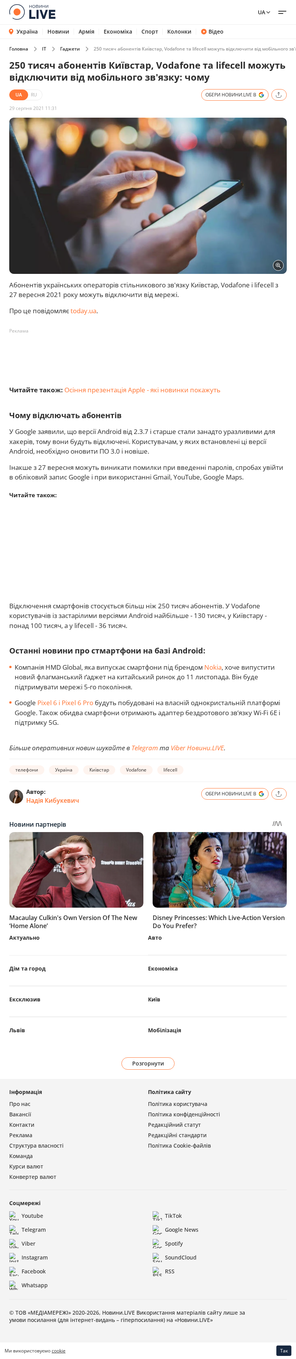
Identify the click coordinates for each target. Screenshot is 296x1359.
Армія (86, 32)
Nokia (213, 667)
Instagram (35, 1257)
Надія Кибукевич (52, 800)
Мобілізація (164, 1030)
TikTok (173, 1215)
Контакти (21, 1124)
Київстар (99, 769)
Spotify (174, 1243)
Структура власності (36, 1145)
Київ (154, 999)
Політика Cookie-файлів (179, 1145)
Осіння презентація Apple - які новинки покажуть (142, 389)
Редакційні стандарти (177, 1135)
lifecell (170, 769)
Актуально (24, 937)
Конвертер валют (32, 1176)
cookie (59, 1350)
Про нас (19, 1103)
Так (284, 1350)
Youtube (32, 1215)
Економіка (118, 32)
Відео (216, 32)
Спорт (149, 32)
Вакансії (20, 1114)
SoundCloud (181, 1257)
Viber (28, 1243)
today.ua (83, 310)
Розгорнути (148, 1063)
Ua (261, 12)
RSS (170, 1271)
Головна (18, 49)
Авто (155, 937)
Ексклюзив (24, 999)
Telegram (144, 747)
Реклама (20, 1135)
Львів (17, 1030)
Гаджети (70, 49)
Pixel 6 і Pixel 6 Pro (65, 702)
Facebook (34, 1271)
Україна (27, 31)
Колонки (179, 32)
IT (44, 49)
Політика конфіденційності (184, 1114)
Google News (181, 1229)
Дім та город (27, 968)
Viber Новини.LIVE (197, 747)
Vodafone (136, 769)
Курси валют (26, 1166)
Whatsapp (35, 1285)
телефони (26, 769)
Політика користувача (177, 1103)
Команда (21, 1156)
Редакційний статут (174, 1124)
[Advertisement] (149, 354)
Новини (58, 32)
